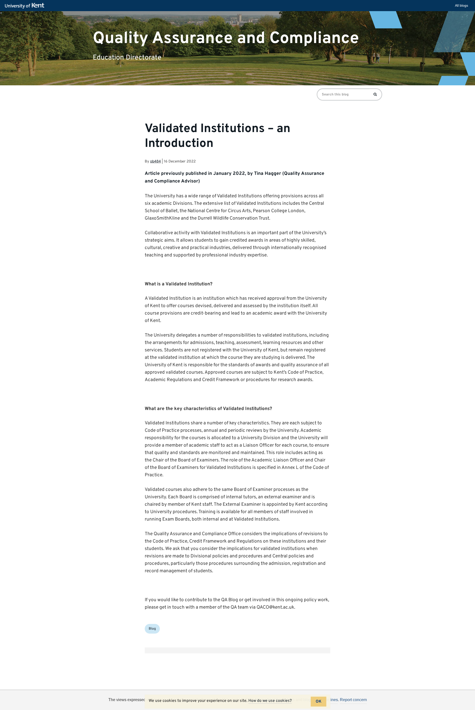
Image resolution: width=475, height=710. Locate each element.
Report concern (353, 700)
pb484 (155, 161)
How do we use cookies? (270, 700)
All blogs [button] (461, 5)
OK (318, 701)
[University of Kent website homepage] (26, 6)
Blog (152, 629)
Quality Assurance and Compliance (226, 38)
